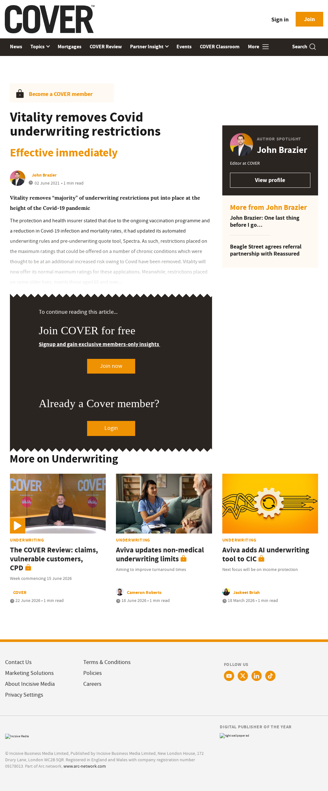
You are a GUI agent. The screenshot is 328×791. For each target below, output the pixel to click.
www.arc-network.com (84, 766)
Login (111, 428)
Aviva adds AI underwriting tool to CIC (265, 554)
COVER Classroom (220, 46)
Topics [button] (37, 46)
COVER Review (106, 46)
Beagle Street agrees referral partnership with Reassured (265, 250)
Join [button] (309, 19)
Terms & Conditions (107, 662)
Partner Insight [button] (147, 46)
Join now (111, 366)
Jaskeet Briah (246, 592)
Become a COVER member (61, 94)
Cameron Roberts (144, 592)
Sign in (280, 19)
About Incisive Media (30, 684)
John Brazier (44, 175)
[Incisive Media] (17, 735)
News (16, 46)
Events (184, 46)
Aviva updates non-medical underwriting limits (160, 554)
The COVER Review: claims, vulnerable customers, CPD (54, 559)
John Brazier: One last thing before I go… (264, 221)
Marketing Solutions (29, 673)
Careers (92, 684)
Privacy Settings (24, 695)
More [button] (254, 46)
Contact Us (18, 662)
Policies (92, 673)
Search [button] (299, 46)
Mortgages (69, 46)
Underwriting (27, 540)
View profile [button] (270, 180)
